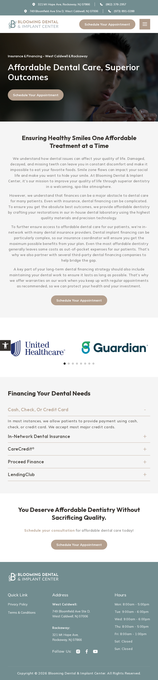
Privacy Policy (18, 604)
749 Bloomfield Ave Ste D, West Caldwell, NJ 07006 (71, 613)
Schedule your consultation (49, 530)
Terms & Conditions (22, 612)
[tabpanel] (43, 348)
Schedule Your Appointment (107, 24)
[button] (5, 345)
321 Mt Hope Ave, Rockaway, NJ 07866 (67, 637)
